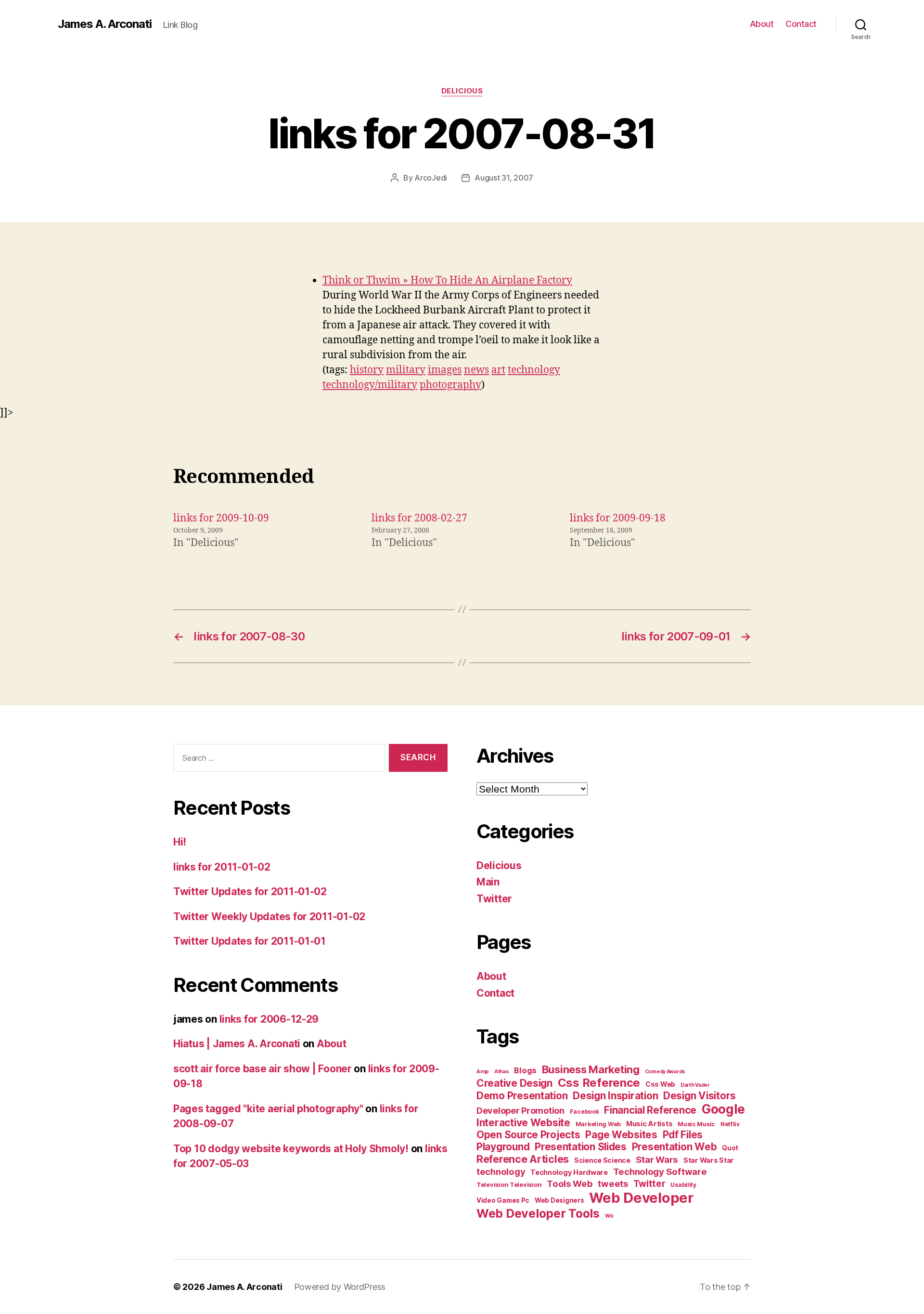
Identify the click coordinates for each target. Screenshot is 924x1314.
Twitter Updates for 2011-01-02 (250, 891)
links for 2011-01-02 (221, 867)
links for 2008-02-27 (419, 518)
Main (488, 882)
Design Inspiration (615, 1096)
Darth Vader (695, 1085)
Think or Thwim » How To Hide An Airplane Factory (447, 280)
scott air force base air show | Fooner (262, 1069)
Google (723, 1109)
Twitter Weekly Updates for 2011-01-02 (269, 917)
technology (534, 370)
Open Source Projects (528, 1135)
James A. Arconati (105, 24)
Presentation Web (674, 1147)
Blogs (525, 1070)
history (367, 370)
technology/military (369, 384)
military (405, 370)
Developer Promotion (520, 1111)
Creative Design (514, 1083)
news (476, 370)
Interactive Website (523, 1123)
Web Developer (641, 1197)
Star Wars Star (708, 1160)
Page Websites (621, 1135)
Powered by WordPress (340, 1287)
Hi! (179, 842)
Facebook (584, 1111)
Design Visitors (699, 1096)
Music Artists (649, 1123)
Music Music (696, 1124)
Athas (501, 1071)
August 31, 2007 (504, 177)
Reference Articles (522, 1159)
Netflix (730, 1124)
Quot (730, 1148)
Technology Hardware (569, 1172)
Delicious (462, 91)
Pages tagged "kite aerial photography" (268, 1109)
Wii (609, 1215)
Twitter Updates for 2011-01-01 (249, 941)
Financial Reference (650, 1110)
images (445, 370)
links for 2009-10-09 (221, 518)
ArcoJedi (430, 177)
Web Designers (559, 1200)
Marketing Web (598, 1124)
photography (450, 384)
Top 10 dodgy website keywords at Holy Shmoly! (291, 1149)
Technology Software (660, 1171)
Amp (482, 1071)
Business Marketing (591, 1069)
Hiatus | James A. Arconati (236, 1044)
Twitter (494, 899)
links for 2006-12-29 (269, 1019)
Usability (683, 1184)
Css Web (660, 1084)
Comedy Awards (665, 1071)
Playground (502, 1147)
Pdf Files (683, 1135)
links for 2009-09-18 (618, 518)
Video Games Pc (502, 1200)
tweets (613, 1183)
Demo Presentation (521, 1096)
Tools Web (570, 1183)
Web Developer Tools (538, 1213)
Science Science (602, 1160)
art (498, 370)
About (762, 24)
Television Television (508, 1184)
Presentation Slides (581, 1147)
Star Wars (657, 1159)
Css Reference (599, 1083)
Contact (801, 24)
